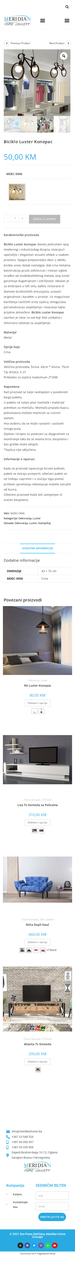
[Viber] (41, 1245)
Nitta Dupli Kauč (37, 925)
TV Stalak (47, 799)
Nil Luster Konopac (37, 685)
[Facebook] (27, 1245)
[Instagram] (20, 1245)
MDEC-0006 (14, 174)
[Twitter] (34, 1245)
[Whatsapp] (48, 1245)
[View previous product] (7, 43)
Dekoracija (25, 518)
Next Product (56, 43)
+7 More (51, 950)
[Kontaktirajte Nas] (9, 1205)
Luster (37, 518)
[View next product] (68, 43)
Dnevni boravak (32, 799)
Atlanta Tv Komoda (37, 1044)
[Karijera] (9, 1194)
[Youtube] (55, 1245)
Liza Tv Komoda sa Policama (38, 805)
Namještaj (44, 523)
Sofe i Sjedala (47, 919)
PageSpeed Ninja (46, 1253)
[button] (67, 7)
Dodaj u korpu (44, 219)
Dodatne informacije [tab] (37, 548)
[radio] (17, 192)
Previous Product (20, 43)
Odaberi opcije (38, 703)
